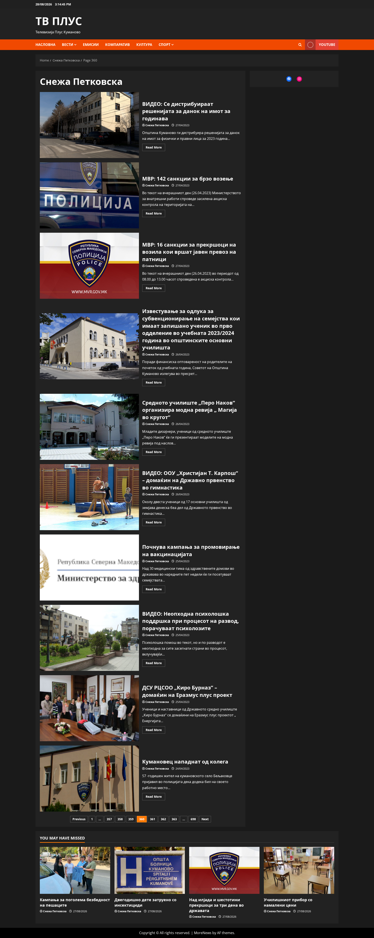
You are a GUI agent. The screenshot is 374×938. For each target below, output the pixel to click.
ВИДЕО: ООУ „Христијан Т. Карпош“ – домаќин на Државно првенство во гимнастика (89, 497)
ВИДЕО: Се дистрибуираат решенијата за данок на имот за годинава (89, 125)
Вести (67, 44)
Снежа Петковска (157, 125)
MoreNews (202, 932)
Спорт (164, 44)
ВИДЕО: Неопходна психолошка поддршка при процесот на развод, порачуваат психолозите (89, 638)
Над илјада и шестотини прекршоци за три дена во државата (216, 905)
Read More (155, 148)
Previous (79, 819)
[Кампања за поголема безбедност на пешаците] (75, 870)
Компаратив (117, 44)
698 (193, 819)
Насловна (45, 44)
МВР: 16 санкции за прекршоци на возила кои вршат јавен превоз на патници (89, 266)
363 (174, 819)
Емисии (91, 44)
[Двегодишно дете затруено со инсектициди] (149, 870)
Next (205, 819)
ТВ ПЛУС (58, 21)
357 (109, 819)
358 (120, 819)
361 (152, 819)
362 (163, 819)
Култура (144, 44)
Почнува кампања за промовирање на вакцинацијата (89, 567)
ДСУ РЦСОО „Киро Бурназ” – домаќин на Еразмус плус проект (89, 708)
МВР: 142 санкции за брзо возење (89, 195)
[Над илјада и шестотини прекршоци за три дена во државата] (224, 870)
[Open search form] (300, 44)
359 (131, 819)
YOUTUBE (327, 44)
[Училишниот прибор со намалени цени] (299, 870)
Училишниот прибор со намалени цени (288, 902)
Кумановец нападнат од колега (89, 779)
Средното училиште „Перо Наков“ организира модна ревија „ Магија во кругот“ (89, 427)
